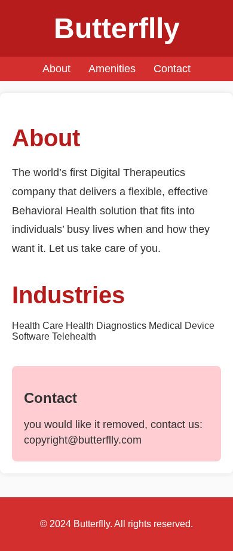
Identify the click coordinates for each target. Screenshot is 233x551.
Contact (172, 69)
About (56, 69)
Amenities (112, 69)
